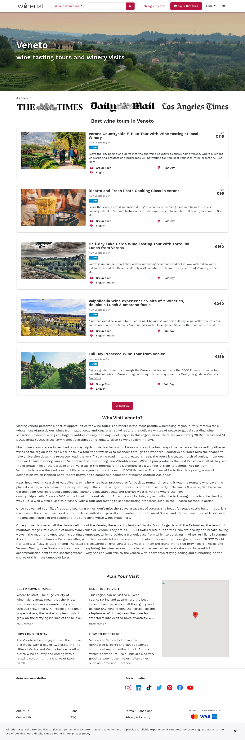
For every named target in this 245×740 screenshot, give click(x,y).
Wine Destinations (67, 5)
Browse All (122, 405)
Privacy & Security (137, 717)
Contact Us (24, 717)
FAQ (73, 717)
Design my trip (155, 6)
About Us (22, 711)
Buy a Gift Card (187, 5)
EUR (209, 6)
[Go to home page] (31, 6)
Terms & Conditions (138, 711)
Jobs (74, 711)
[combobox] (107, 6)
